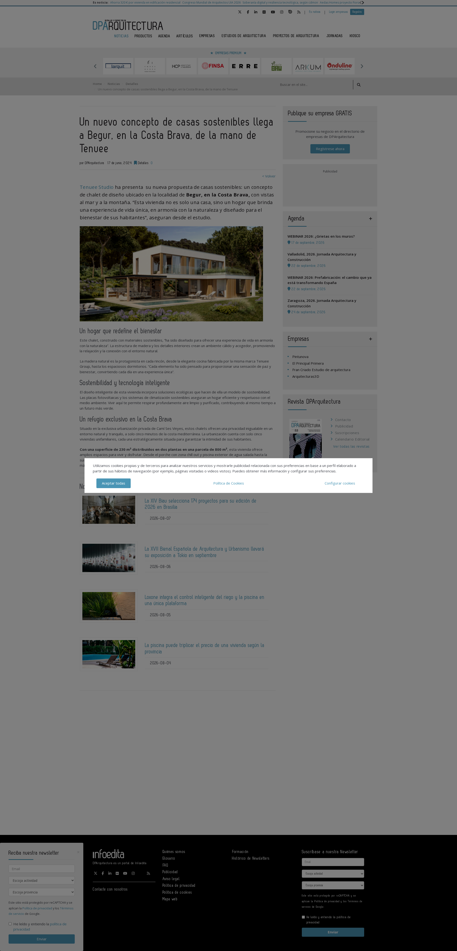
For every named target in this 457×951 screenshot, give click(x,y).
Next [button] (361, 66)
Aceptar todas (113, 483)
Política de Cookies (228, 483)
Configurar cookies (340, 483)
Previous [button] (95, 66)
